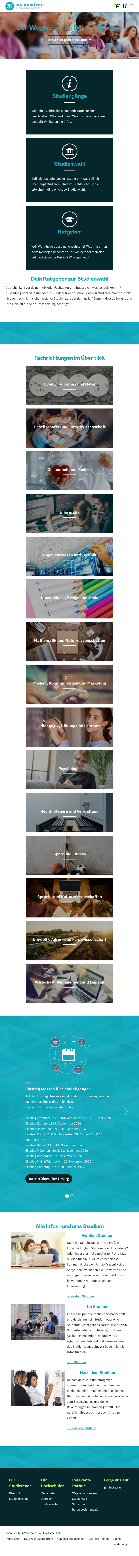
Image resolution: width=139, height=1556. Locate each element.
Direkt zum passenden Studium (69, 39)
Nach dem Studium (97, 1372)
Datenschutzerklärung (38, 1538)
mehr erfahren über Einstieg (49, 1178)
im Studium (78, 1362)
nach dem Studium (83, 1428)
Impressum (12, 1538)
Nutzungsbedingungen (70, 1538)
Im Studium (98, 1306)
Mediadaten (48, 1493)
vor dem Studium (82, 1296)
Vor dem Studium (97, 1235)
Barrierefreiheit (99, 1538)
